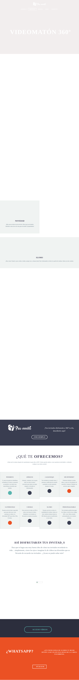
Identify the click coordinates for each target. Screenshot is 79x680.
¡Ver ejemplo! (39, 437)
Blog (47, 9)
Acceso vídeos (38, 629)
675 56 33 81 (39, 666)
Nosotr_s (24, 9)
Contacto (54, 9)
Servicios (32, 9)
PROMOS (40, 9)
